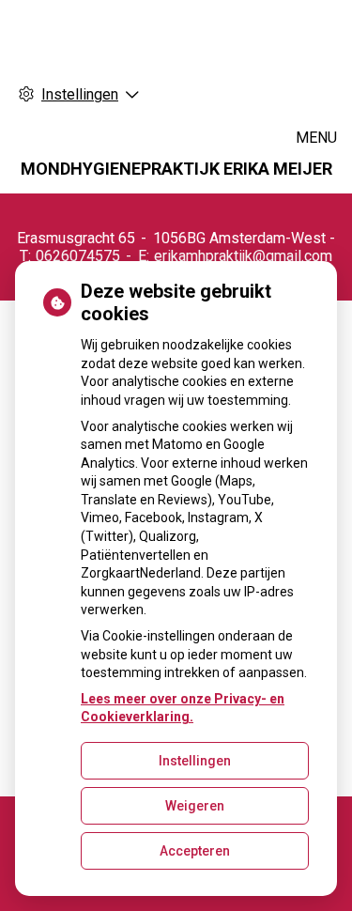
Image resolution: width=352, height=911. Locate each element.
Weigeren (194, 805)
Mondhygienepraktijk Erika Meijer (176, 168)
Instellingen (195, 760)
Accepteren (195, 850)
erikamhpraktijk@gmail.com (243, 256)
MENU (316, 138)
